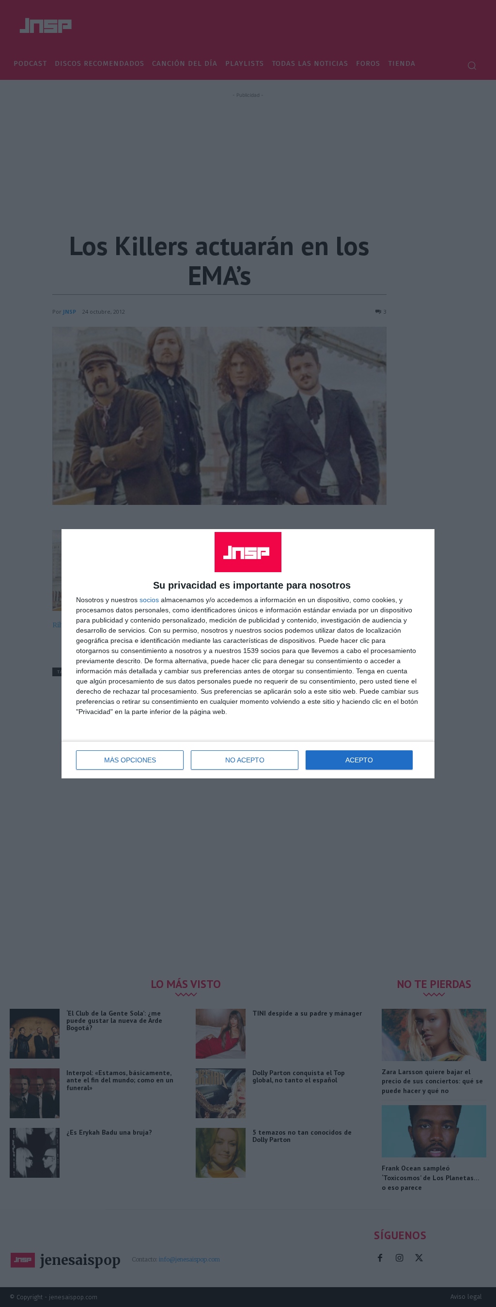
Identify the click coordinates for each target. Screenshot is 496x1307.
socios (149, 599)
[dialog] (248, 653)
